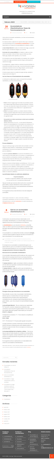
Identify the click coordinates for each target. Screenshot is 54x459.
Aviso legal (11, 456)
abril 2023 (6, 407)
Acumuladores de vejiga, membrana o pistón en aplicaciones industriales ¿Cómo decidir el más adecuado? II (9, 388)
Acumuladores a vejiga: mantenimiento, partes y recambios (9, 380)
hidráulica (23, 225)
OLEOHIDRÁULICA (8, 436)
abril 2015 (6, 421)
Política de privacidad (18, 456)
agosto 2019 (7, 414)
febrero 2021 (7, 412)
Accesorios (19, 441)
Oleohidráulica (7, 399)
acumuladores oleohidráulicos (22, 43)
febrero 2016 (7, 416)
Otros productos (20, 448)
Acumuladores (20, 436)
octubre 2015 (7, 418)
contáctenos (29, 347)
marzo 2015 (6, 423)
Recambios (19, 439)
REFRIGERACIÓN (7, 439)
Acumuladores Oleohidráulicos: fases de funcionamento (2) (20, 28)
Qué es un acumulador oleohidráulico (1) (19, 211)
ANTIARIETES (7, 441)
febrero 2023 (7, 409)
